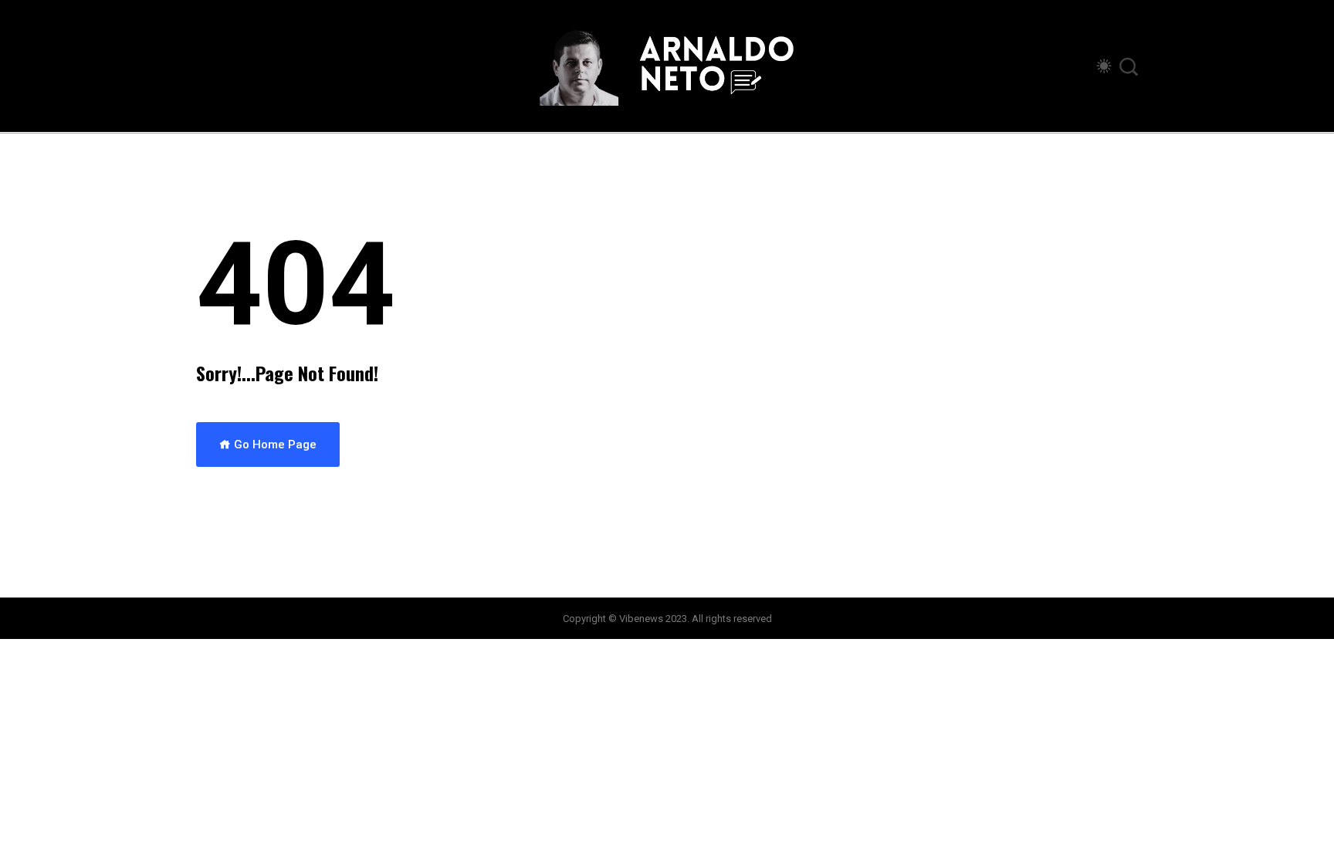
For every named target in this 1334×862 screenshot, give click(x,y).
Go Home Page (274, 444)
